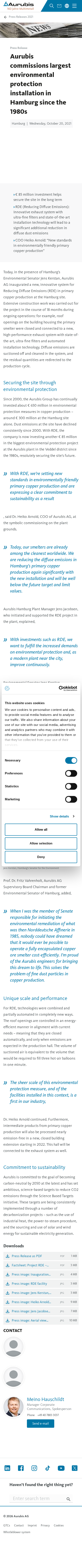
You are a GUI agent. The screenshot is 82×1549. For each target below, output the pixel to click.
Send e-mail (40, 1423)
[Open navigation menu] (74, 5)
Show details (59, 816)
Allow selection (41, 843)
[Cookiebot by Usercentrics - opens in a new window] (59, 688)
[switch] (71, 773)
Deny (41, 857)
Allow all (41, 829)
